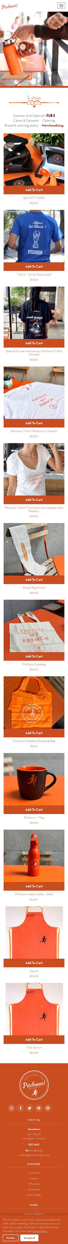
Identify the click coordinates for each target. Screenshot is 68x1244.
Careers (34, 1178)
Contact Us (34, 1172)
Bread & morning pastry (21, 125)
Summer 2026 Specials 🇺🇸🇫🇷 (34, 115)
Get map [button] (34, 1144)
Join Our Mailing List (34, 1213)
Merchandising (52, 125)
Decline (10, 1237)
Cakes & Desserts (26, 120)
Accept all (29, 1237)
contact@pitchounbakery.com (34, 1155)
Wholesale (34, 1183)
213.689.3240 (36, 1150)
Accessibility (34, 1189)
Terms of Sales (34, 1194)
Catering (48, 120)
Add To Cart (34, 190)
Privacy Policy (40, 1231)
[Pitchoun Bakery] (9, 6)
